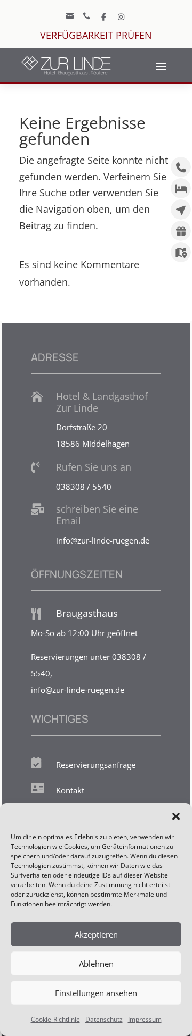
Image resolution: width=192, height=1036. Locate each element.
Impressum (145, 1019)
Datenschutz (104, 1019)
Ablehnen (96, 963)
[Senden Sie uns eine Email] (104, 16)
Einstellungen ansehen (96, 993)
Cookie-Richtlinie (55, 1019)
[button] (176, 816)
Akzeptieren (96, 934)
